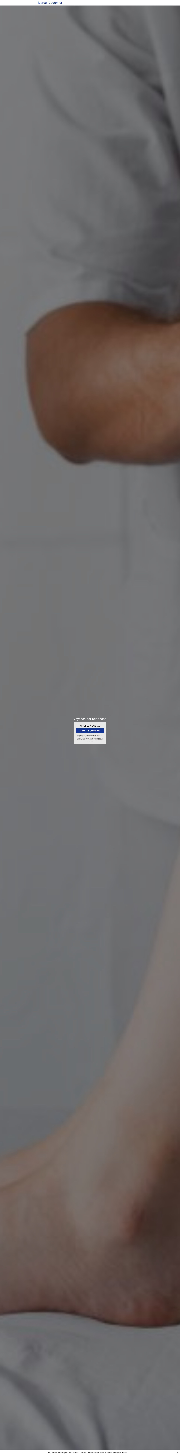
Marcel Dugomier (50, 2)
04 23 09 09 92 (91, 730)
